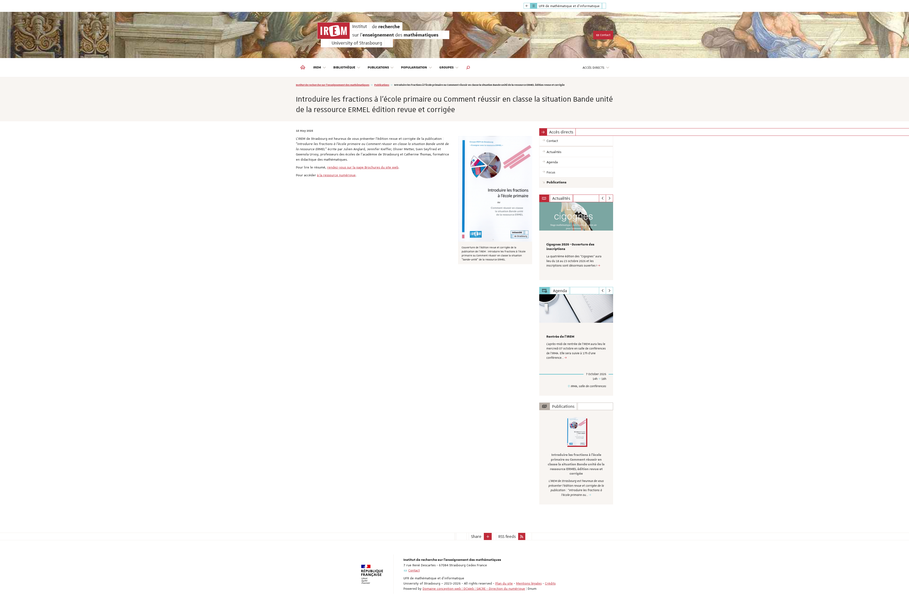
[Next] (609, 198)
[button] (468, 67)
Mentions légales (529, 583)
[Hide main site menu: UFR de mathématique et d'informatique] (608, 6)
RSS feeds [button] (507, 536)
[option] (576, 241)
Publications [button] (378, 67)
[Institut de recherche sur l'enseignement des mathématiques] (333, 30)
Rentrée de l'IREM (560, 337)
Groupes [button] (446, 67)
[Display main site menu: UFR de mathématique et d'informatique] (527, 6)
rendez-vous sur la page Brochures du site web (362, 167)
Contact (604, 35)
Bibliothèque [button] (344, 67)
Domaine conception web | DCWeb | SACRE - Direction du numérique (474, 588)
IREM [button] (317, 67)
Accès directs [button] (593, 67)
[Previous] (602, 198)
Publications (381, 85)
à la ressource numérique (336, 175)
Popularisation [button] (414, 67)
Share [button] (476, 536)
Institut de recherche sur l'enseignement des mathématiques (332, 85)
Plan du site (504, 583)
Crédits (550, 583)
